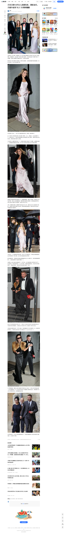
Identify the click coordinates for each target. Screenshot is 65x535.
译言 (8, 480)
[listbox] (24, 469)
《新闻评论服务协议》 (20, 498)
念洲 (8, 449)
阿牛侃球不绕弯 (10, 472)
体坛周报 (9, 495)
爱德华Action (10, 464)
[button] (55, 8)
